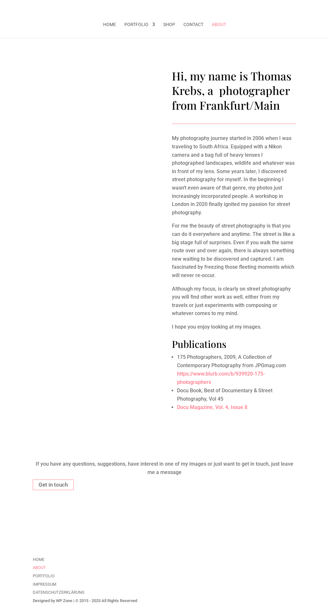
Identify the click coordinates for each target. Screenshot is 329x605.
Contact (193, 24)
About (219, 24)
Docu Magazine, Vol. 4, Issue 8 (212, 407)
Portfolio (136, 24)
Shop (169, 24)
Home (109, 24)
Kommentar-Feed (219, 538)
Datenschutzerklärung (58, 592)
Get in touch (53, 484)
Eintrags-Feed (215, 527)
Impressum (44, 584)
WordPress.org (216, 548)
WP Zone (64, 600)
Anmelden (211, 516)
